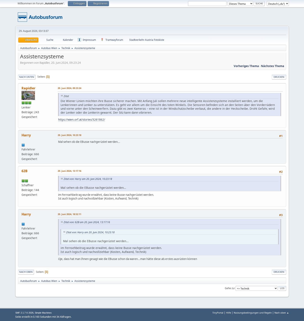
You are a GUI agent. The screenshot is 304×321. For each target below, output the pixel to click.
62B (25, 171)
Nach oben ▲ (281, 312)
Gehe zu (229, 288)
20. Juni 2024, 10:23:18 (69, 135)
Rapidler (28, 88)
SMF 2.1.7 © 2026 (24, 312)
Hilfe (228, 312)
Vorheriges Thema (246, 66)
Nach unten (26, 76)
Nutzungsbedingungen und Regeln (253, 312)
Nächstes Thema (272, 66)
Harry (26, 135)
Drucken (279, 76)
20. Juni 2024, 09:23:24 (69, 88)
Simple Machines (43, 312)
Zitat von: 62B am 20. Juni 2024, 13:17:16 (87, 222)
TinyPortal (217, 312)
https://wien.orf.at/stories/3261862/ (81, 119)
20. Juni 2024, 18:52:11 (69, 214)
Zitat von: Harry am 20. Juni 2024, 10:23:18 (88, 179)
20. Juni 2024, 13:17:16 (69, 170)
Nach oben (26, 271)
